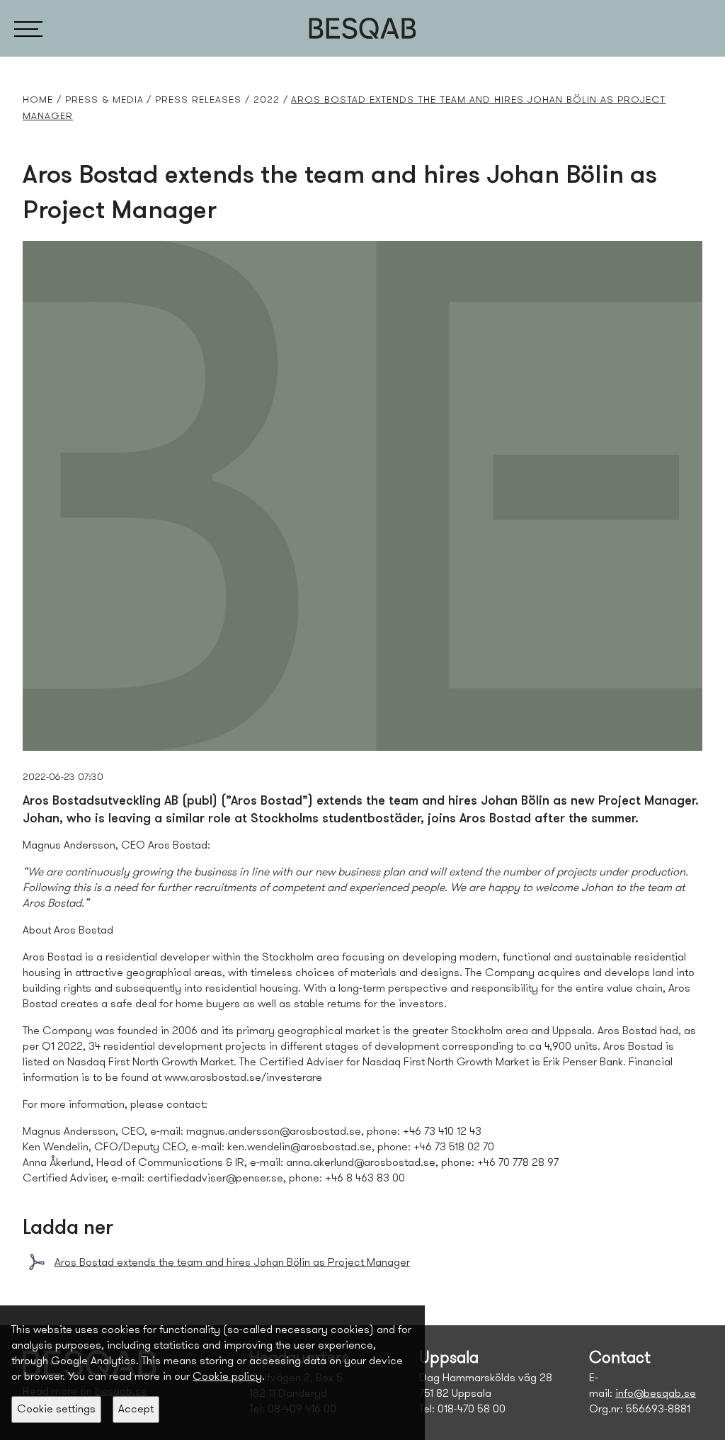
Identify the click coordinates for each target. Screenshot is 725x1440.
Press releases (198, 100)
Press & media (104, 100)
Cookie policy (227, 1377)
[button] (28, 28)
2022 (266, 100)
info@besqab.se (655, 1394)
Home (38, 100)
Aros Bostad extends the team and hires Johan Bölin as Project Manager (232, 1263)
